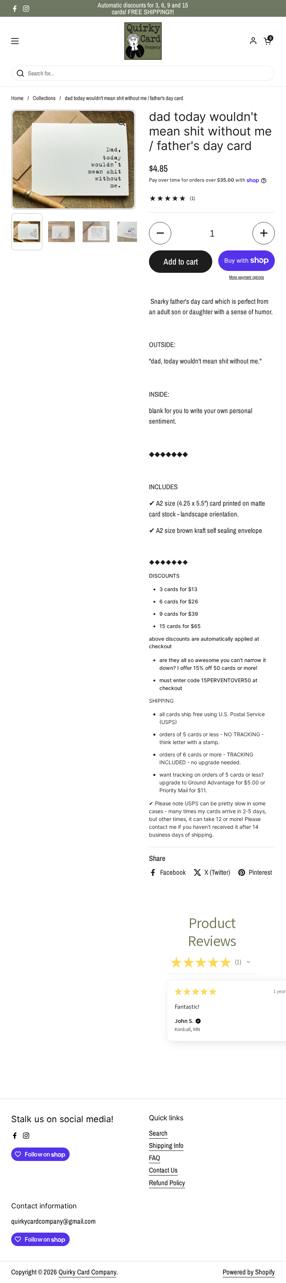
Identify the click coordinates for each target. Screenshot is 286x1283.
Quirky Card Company (87, 1272)
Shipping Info (166, 1145)
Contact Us (163, 1170)
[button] (160, 233)
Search (158, 1133)
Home (17, 98)
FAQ (154, 1157)
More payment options (246, 277)
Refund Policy (167, 1182)
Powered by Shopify (249, 1272)
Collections (44, 98)
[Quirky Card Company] (143, 41)
